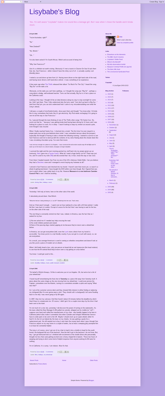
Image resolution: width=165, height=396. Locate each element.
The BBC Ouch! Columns (115, 57)
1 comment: (49, 260)
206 (51, 156)
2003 (109, 192)
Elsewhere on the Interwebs (116, 54)
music (50, 182)
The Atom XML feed (113, 69)
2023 (109, 94)
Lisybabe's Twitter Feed (115, 59)
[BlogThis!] (61, 179)
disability (37, 263)
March (111, 180)
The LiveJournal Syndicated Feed (118, 72)
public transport (54, 263)
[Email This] (58, 179)
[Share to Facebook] (65, 179)
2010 (109, 111)
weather (62, 263)
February (112, 183)
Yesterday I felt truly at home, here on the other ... (114, 163)
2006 (109, 122)
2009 (109, 114)
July (110, 138)
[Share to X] (63, 179)
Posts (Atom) (42, 364)
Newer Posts (34, 360)
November (113, 125)
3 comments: (50, 179)
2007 (109, 119)
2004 (109, 190)
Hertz (39, 153)
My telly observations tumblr (116, 64)
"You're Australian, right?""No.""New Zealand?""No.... (113, 153)
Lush (66, 232)
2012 (109, 105)
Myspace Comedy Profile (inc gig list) (119, 67)
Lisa (120, 37)
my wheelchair (48, 354)
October (112, 127)
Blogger (91, 380)
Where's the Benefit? (114, 62)
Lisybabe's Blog (54, 12)
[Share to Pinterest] (68, 179)
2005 (109, 187)
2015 (109, 97)
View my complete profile (125, 43)
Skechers (40, 162)
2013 (109, 102)
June (111, 140)
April (111, 146)
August (111, 135)
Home (64, 360)
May (110, 143)
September (113, 130)
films (40, 182)
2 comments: (50, 351)
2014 (109, 100)
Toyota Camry (54, 153)
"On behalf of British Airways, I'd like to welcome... (113, 173)
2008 (109, 116)
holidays (45, 182)
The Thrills (49, 84)
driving (37, 182)
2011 (109, 108)
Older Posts (94, 360)
